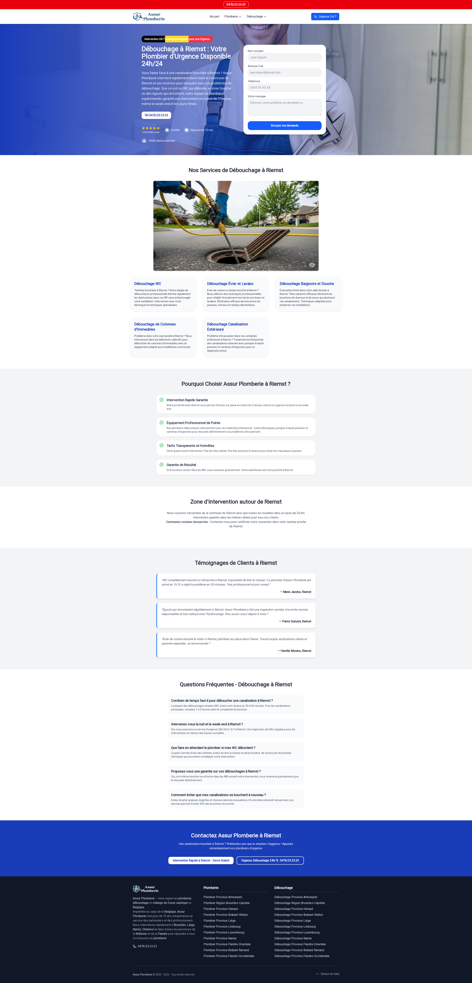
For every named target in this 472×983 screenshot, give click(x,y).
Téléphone (254, 81)
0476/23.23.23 (236, 4)
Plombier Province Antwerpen (223, 897)
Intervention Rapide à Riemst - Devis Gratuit (201, 860)
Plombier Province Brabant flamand (226, 950)
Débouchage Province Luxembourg (297, 932)
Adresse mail (255, 66)
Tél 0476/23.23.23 (156, 115)
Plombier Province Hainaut (221, 909)
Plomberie (231, 16)
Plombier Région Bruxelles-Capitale (227, 903)
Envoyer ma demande (285, 125)
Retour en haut (330, 974)
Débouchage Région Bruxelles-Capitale (299, 903)
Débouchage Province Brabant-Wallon (298, 915)
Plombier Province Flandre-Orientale (227, 944)
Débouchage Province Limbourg (295, 926)
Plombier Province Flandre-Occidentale (229, 956)
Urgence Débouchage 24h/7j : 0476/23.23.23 (270, 860)
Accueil (214, 16)
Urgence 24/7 (327, 16)
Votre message (257, 96)
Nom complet (255, 51)
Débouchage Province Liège (292, 920)
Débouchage (255, 16)
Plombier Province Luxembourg (224, 932)
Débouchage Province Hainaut (293, 909)
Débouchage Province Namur (293, 938)
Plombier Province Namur (220, 938)
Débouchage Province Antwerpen (295, 897)
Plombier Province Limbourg (222, 926)
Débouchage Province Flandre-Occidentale (301, 956)
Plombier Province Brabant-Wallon (226, 915)
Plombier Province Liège (220, 920)
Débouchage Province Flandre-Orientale (300, 944)
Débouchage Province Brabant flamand (299, 950)
